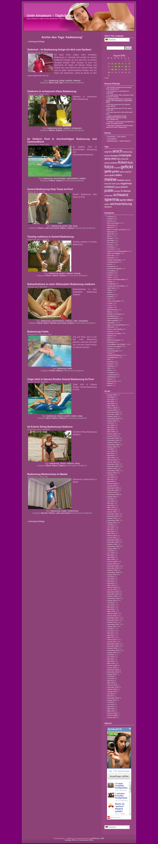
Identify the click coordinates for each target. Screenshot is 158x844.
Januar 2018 (111, 616)
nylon (118, 184)
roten (75, 321)
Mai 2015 (110, 680)
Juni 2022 (110, 501)
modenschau (73, 511)
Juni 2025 (110, 425)
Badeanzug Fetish (38, 331)
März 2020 (111, 559)
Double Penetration (114, 260)
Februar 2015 (112, 685)
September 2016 (113, 650)
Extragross (111, 266)
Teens (109, 370)
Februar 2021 (112, 535)
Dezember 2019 (113, 566)
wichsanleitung (121, 204)
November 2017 (113, 620)
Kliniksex (110, 297)
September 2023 (113, 470)
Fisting (109, 281)
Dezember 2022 (113, 488)
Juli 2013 (110, 702)
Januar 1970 (111, 717)
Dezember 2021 (113, 514)
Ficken (109, 277)
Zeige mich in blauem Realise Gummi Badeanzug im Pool (60, 379)
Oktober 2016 (112, 648)
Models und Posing (58, 323)
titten (130, 199)
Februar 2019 (112, 587)
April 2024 (110, 455)
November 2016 (113, 646)
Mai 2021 (110, 529)
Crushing (110, 247)
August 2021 (111, 522)
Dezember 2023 (113, 464)
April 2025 (110, 429)
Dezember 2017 (113, 618)
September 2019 (113, 572)
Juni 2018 (110, 605)
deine (107, 158)
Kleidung (110, 294)
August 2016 (111, 652)
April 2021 (110, 531)
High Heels (111, 288)
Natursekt (110, 322)
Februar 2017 (112, 639)
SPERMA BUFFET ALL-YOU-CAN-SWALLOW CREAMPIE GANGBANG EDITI (119, 100)
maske (64, 511)
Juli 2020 (110, 551)
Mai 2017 (110, 633)
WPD (102, 838)
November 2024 (113, 440)
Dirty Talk (58, 83)
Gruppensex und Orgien (116, 286)
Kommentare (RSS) (86, 840)
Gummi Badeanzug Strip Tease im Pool (50, 189)
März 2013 (111, 709)
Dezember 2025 (113, 412)
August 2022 (111, 496)
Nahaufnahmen (112, 318)
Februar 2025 (112, 434)
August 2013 (111, 700)
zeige (80, 416)
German (112, 40)
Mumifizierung (112, 316)
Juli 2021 (110, 525)
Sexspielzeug (112, 357)
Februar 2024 (112, 460)
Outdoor (59, 130)
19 (116, 69)
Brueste (44, 513)
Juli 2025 (110, 423)
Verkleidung (111, 377)
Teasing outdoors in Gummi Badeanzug (50, 236)
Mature (52, 130)
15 (126, 66)
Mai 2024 (110, 453)
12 (116, 66)
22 (126, 69)
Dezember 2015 (113, 670)
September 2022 (113, 494)
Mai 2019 (110, 581)
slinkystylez (83, 321)
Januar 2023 (111, 486)
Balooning (111, 225)
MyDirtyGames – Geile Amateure (118, 141)
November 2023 (113, 466)
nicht (113, 184)
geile (108, 171)
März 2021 (111, 533)
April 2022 (110, 505)
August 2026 (111, 395)
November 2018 (113, 594)
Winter (109, 385)
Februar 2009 (112, 715)
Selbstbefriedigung (114, 355)
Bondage (110, 240)
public (109, 191)
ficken (122, 162)
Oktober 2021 (112, 518)
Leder (109, 305)
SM (108, 359)
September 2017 (113, 624)
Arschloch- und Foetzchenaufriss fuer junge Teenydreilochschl (120, 122)
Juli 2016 (110, 654)
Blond (51, 83)
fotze (109, 167)
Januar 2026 (111, 410)
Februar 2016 (112, 665)
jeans (112, 175)
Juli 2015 (110, 676)
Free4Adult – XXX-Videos (116, 136)
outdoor (82, 178)
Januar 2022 (111, 512)
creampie (124, 155)
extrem (63, 463)
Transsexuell (111, 374)
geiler (115, 171)
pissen (124, 186)
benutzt (107, 156)
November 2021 (113, 516)
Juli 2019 (110, 577)
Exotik (109, 264)
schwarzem (76, 128)
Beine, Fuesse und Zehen (116, 229)
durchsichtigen (60, 178)
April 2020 (110, 557)
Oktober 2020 (112, 544)
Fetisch (52, 181)
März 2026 (111, 406)
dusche (124, 159)
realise (74, 416)
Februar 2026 (112, 408)
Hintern (109, 290)
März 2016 (111, 663)
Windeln (110, 383)
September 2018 (113, 598)
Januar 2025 (111, 436)
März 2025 (111, 432)
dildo (113, 158)
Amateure (110, 216)
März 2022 (111, 507)
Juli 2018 (110, 603)
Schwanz (110, 348)
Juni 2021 (110, 527)
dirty (119, 159)
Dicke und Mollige (113, 253)
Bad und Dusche (113, 223)
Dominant (110, 258)
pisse (117, 187)
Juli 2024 (110, 449)
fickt (130, 162)
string (77, 463)
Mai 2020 (110, 555)
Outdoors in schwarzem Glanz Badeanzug (51, 91)
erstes (107, 163)
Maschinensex (112, 310)
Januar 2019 (111, 590)
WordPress (95, 838)
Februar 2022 (112, 509)
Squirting (110, 366)
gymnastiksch (72, 178)
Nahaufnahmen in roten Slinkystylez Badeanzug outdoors (61, 284)
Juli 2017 (110, 629)
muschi (107, 183)
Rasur (109, 338)
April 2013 (110, 706)
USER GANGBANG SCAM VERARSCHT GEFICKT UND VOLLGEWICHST (116, 117)
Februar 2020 (112, 561)
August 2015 (111, 674)
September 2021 (113, 520)
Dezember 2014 (113, 687)
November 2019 (113, 568)
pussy (117, 191)
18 (112, 69)
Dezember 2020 (113, 540)
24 (109, 72)
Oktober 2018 (112, 596)
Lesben (110, 307)
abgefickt (108, 152)
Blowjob (110, 238)
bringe (62, 80)
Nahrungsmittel (112, 320)
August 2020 (111, 548)
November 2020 (113, 542)
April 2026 (110, 403)
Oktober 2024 (112, 442)
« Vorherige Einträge (36, 42)
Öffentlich (110, 327)
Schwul (109, 353)
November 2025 (113, 414)
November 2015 (113, 672)
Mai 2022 (110, 503)
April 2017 (110, 635)
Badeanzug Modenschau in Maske (47, 474)
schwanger (108, 195)
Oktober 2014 (112, 689)
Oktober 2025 (112, 416)
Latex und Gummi (52, 228)
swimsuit (76, 80)
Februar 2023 (112, 483)
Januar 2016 (111, 667)
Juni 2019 (110, 579)
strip (70, 226)
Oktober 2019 (112, 570)
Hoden (109, 292)
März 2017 (111, 637)
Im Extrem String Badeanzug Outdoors (50, 426)
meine (110, 179)
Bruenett (110, 242)
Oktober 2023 (112, 468)
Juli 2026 (110, 397)
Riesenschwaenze (113, 340)
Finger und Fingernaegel (116, 279)
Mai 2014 (110, 696)
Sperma (110, 364)
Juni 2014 (110, 693)
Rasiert (109, 335)
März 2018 (111, 611)
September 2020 (113, 546)
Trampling (110, 372)
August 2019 (111, 574)
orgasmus (126, 183)
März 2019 (111, 585)
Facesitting (111, 271)
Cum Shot (110, 249)
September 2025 (113, 419)
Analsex (110, 219)
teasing (77, 273)
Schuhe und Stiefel (114, 346)
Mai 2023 (110, 479)
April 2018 (110, 609)
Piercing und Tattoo (114, 333)
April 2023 (110, 481)
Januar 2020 (111, 564)
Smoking (110, 361)
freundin (117, 168)
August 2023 (111, 473)
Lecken (110, 303)
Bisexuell (110, 232)
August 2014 (111, 691)
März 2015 (111, 683)
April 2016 (110, 661)
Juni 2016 (110, 657)
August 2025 (111, 421)
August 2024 (111, 447)
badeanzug (53, 80)
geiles (122, 172)
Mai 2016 (110, 659)
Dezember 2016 (113, 644)
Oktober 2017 (112, 622)
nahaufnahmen (57, 321)
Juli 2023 (110, 475)
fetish (70, 368)
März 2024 (111, 457)
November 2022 (113, 490)
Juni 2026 (110, 399)
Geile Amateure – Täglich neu (50, 15)
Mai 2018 (110, 607)
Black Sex (110, 234)
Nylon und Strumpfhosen (116, 325)
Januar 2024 (111, 462)
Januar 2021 (111, 538)
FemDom (110, 273)
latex (119, 175)
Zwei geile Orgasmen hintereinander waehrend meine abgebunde (119, 126)
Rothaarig (110, 342)
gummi (65, 226)
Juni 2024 (110, 451)
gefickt (127, 167)
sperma (111, 199)
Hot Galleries (111, 139)
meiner (128, 180)
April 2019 (110, 583)
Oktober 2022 (112, 492)
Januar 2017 (111, 642)
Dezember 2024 (113, 438)
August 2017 (111, 626)
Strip (109, 368)
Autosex (110, 221)
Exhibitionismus (112, 262)
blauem (60, 416)
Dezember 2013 (113, 698)
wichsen (108, 207)
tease (75, 226)
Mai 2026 (110, 401)
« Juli (106, 78)
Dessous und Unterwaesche (117, 251)
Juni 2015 (110, 678)
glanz (60, 128)
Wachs (109, 379)
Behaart (110, 227)
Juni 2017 (110, 631)
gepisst (128, 172)
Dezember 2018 (113, 592)
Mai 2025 (110, 427)
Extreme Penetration (114, 268)
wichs (107, 204)
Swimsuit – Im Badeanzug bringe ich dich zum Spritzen (59, 49)
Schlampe (126, 191)
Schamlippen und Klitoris (116, 344)
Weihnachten (112, 381)
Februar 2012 (112, 713)
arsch (117, 151)
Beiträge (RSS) (70, 840)
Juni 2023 (110, 477)
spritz (123, 199)
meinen (120, 180)
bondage (114, 155)
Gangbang (111, 284)
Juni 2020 (110, 553)
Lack (109, 299)
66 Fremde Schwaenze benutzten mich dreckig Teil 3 (119, 88)
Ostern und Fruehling (115, 329)
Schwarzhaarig (112, 351)
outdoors (67, 128)
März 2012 (111, 711)
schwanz (121, 195)
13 (119, 66)
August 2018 (111, 600)
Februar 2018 (112, 613)
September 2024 (113, 445)
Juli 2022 (110, 499)
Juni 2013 (110, 704)
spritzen (69, 80)
